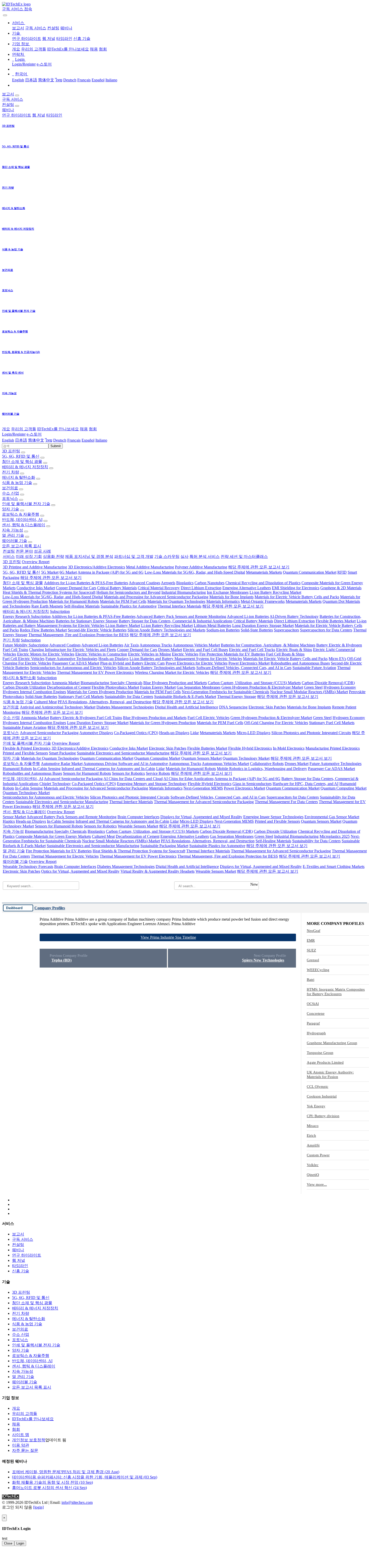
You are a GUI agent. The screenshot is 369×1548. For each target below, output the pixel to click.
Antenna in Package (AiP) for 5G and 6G (111, 572)
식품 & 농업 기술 (17, 483)
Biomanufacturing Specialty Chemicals (111, 683)
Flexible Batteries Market (336, 621)
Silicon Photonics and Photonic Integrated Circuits (311, 733)
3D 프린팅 (11, 451)
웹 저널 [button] (38, 115)
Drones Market (170, 649)
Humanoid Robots (17, 768)
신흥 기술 (81, 38)
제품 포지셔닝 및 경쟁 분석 (89, 556)
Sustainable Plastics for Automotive (129, 606)
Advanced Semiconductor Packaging (49, 733)
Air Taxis (131, 645)
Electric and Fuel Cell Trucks (252, 649)
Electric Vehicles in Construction (101, 654)
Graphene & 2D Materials (340, 588)
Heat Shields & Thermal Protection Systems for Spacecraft (49, 592)
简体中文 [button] (36, 440)
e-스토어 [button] (34, 434)
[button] (18, 23)
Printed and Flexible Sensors (25, 753)
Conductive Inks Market (36, 588)
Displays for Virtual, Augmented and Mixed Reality (201, 817)
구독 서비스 (35, 28)
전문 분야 (24, 551)
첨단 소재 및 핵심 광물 (22, 461)
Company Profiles (49, 908)
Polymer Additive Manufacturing (201, 567)
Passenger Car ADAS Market (75, 663)
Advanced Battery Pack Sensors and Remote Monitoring (181, 616)
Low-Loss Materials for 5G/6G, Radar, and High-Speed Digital (195, 572)
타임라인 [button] (54, 115)
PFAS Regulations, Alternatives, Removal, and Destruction (104, 702)
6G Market (68, 572)
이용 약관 (20, 1445)
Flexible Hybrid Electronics (250, 748)
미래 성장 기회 (29, 556)
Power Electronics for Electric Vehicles (196, 663)
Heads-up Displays (113, 659)
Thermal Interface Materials (179, 606)
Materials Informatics (223, 601)
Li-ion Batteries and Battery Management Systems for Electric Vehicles (186, 659)
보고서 (18, 28)
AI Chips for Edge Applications (188, 779)
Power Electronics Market (249, 663)
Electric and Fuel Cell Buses (205, 649)
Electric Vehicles (185, 654)
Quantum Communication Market (309, 572)
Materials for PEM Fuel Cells (123, 601)
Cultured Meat (45, 702)
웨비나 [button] (8, 110)
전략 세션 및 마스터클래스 (244, 556)
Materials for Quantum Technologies (176, 601)
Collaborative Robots (267, 763)
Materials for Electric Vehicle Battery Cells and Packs (297, 597)
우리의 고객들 (33, 49)
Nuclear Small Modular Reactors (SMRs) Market (309, 692)
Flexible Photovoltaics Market (115, 687)
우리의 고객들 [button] (23, 429)
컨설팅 (53, 28)
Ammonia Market (65, 683)
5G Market (49, 572)
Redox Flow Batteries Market (43, 630)
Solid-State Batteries (257, 630)
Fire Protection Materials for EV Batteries (232, 654)
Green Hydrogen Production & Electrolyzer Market (262, 687)
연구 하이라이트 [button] (16, 115)
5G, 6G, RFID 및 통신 (20, 456)
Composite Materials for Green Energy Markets (53, 836)
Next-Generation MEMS (203, 788)
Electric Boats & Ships (294, 649)
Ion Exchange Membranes (228, 592)
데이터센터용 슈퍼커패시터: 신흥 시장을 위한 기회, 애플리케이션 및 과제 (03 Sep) (84, 1477)
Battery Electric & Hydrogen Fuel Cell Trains (86, 718)
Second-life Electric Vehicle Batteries (97, 630)
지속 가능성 (12, 530)
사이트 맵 (20, 1435)
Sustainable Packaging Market (164, 846)
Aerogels (168, 583)
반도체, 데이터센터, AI (22, 519)
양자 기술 (10, 509)
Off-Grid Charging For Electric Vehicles (276, 723)
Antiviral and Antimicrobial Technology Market (57, 707)
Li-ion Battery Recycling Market (275, 592)
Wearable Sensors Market (138, 826)
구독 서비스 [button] (12, 99)
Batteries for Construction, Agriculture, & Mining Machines (268, 645)
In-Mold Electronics (288, 748)
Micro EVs (337, 659)
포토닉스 (10, 498)
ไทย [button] (48, 440)
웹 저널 (48, 38)
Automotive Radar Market (62, 763)
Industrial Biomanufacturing (183, 592)
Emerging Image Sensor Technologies (273, 817)
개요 (16, 49)
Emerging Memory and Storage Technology (152, 784)
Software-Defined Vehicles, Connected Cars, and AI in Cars (243, 668)
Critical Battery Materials (117, 588)
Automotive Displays (96, 733)
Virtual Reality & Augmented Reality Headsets (157, 871)
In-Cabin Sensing (46, 768)
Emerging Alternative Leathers (246, 588)
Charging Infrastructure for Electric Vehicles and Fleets (72, 649)
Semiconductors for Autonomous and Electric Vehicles (73, 668)
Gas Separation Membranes (198, 687)
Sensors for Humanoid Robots (87, 773)
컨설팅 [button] (8, 104)
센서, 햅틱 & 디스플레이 (23, 525)
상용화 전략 (53, 556)
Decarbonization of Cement (69, 687)
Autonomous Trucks (156, 645)
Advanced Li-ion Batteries (248, 616)
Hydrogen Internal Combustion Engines (34, 692)
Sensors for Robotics (128, 773)
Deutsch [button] (59, 440)
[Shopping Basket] (2, 14)
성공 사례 (42, 551)
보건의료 (10, 488)
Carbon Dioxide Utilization (24, 687)
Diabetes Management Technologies (125, 707)
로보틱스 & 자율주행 (20, 514)
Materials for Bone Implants (231, 597)
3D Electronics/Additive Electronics (96, 567)
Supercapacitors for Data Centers (326, 630)
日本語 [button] (21, 440)
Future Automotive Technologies (71, 659)
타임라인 (64, 38)
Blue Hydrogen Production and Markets (175, 683)
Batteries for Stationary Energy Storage (87, 621)
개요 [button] (6, 429)
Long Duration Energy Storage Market (263, 625)
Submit (55, 446)
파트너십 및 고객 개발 (133, 556)
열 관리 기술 (13, 535)
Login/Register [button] (14, 434)
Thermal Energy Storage (236, 696)
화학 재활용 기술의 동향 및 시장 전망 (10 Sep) (52, 1482)
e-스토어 (44, 64)
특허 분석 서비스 (205, 556)
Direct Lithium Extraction (201, 588)
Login (20, 1543)
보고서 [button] (8, 94)
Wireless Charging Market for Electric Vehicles (172, 672)
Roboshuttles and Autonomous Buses (300, 663)
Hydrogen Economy (340, 687)
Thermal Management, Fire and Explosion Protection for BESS (78, 635)
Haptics (9, 821)
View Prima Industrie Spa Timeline (168, 937)
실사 (184, 556)
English (18, 80)
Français (84, 80)
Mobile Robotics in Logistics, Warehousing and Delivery (262, 768)
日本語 (31, 80)
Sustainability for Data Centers (129, 696)
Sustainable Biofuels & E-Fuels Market (185, 696)
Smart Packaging (62, 753)
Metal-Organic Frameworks (263, 601)
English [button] (8, 440)
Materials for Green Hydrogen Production (100, 692)
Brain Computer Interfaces (138, 817)
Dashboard (14, 908)
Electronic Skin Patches (267, 707)
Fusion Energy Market (158, 687)
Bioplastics (185, 583)
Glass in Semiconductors (252, 784)
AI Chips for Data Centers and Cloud (133, 779)
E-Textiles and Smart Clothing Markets (333, 866)
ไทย (58, 80)
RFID (342, 572)
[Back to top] (2, 1512)
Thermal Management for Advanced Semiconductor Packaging (204, 802)
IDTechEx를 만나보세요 (68, 49)
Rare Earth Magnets (47, 606)
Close (8, 1543)
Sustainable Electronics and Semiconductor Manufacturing (123, 753)
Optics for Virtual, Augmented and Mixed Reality (80, 871)
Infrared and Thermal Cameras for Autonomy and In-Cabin (108, 768)
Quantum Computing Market (157, 758)
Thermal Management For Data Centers (286, 802)
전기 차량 (10, 472)
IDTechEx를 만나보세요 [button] (58, 429)
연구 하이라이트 (26, 38)
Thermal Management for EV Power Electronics (95, 672)
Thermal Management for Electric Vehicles (65, 856)
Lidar (194, 733)
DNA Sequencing (233, 707)
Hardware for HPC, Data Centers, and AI (305, 784)
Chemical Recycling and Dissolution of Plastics (262, 583)
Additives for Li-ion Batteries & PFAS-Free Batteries (86, 583)
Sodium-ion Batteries (223, 630)
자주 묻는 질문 (25, 1450)
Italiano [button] (101, 440)
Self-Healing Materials (82, 606)
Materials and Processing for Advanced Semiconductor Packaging (156, 597)
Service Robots (158, 773)
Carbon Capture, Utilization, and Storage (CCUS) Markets (254, 683)
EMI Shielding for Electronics (295, 588)
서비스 (9, 556)
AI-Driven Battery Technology (294, 616)
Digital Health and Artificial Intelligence (186, 707)
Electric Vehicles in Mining (149, 654)
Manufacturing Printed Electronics (332, 748)
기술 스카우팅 (166, 556)
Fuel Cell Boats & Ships (285, 654)
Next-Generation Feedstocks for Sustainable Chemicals (225, 692)
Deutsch (69, 80)
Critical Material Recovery (159, 588)
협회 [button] (93, 429)
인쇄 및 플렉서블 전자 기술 (26, 504)
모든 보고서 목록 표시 (21, 546)
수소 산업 (10, 493)
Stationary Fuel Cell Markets (81, 696)
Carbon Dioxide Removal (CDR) (328, 683)
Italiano (111, 80)
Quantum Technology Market (246, 758)
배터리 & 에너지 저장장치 (25, 467)
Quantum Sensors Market (201, 758)
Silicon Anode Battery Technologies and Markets (166, 630)
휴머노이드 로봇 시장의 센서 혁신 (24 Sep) (49, 1487)
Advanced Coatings (144, 583)
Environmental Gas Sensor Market (331, 817)
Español (98, 80)
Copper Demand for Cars (76, 588)
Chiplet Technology (55, 784)
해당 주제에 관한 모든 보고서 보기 (258, 567)
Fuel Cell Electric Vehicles (23, 659)
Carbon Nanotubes (209, 583)
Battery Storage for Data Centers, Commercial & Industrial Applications (175, 621)
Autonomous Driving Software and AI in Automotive (125, 763)
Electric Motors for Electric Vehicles (45, 654)
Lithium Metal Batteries (212, 625)
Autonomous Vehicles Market (196, 645)
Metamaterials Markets (264, 572)
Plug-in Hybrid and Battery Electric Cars (132, 663)
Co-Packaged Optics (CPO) (136, 733)
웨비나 (66, 28)
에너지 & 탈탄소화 (18, 477)
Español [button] (88, 440)
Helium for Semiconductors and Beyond (128, 592)
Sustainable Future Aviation (314, 668)
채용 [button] (84, 429)
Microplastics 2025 (335, 836)
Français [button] (74, 440)
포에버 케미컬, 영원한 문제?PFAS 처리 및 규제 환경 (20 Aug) (65, 1472)
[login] (38, 1507)
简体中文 (46, 80)
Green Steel (313, 687)
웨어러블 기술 (14, 541)
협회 (103, 49)
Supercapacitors (286, 630)
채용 (94, 49)
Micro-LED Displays (253, 733)
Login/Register (24, 64)
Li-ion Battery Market (122, 625)
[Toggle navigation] (5, 15)
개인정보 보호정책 (28, 1440)
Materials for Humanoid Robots (74, 601)
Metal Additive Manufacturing (150, 567)
